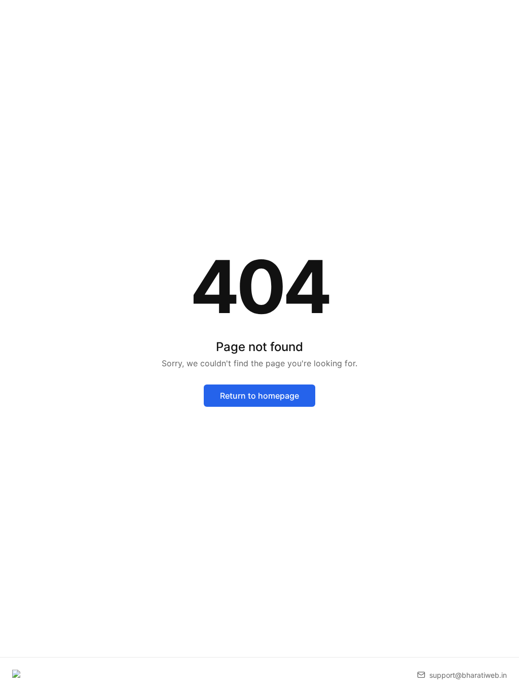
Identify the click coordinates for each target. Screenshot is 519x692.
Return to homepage (259, 396)
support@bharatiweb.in (468, 675)
